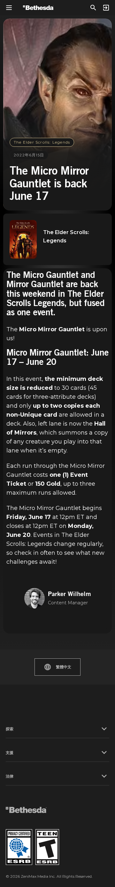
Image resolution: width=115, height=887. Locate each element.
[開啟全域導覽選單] (9, 8)
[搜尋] (93, 8)
